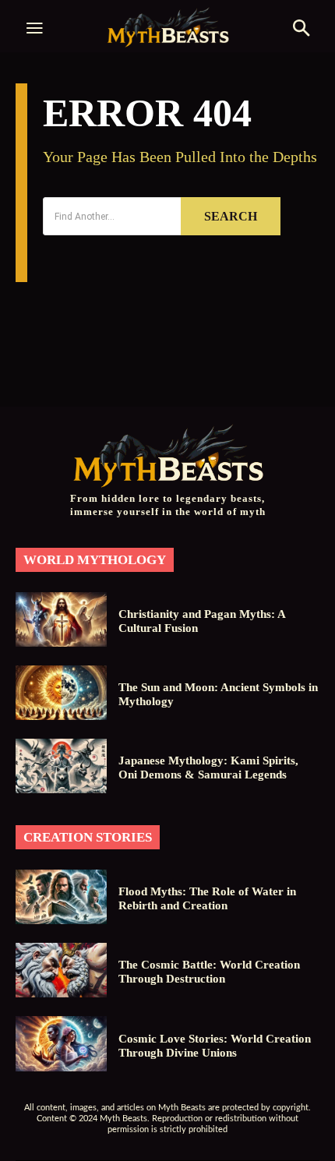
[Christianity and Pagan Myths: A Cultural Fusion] (61, 619)
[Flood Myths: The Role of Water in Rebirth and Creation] (61, 897)
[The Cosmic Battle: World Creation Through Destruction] (61, 970)
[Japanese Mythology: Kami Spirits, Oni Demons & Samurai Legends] (61, 766)
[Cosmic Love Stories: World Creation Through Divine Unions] (61, 1043)
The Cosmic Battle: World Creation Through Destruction (209, 971)
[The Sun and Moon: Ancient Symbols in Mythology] (61, 692)
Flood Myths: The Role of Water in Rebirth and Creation (207, 898)
